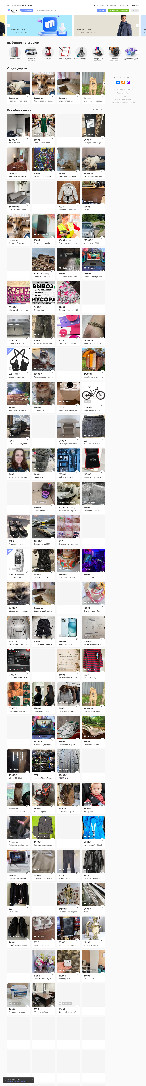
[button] (27, 95)
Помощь (123, 96)
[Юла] (12, 10)
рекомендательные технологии (123, 102)
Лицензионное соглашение (123, 89)
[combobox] (66, 10)
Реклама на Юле (123, 93)
